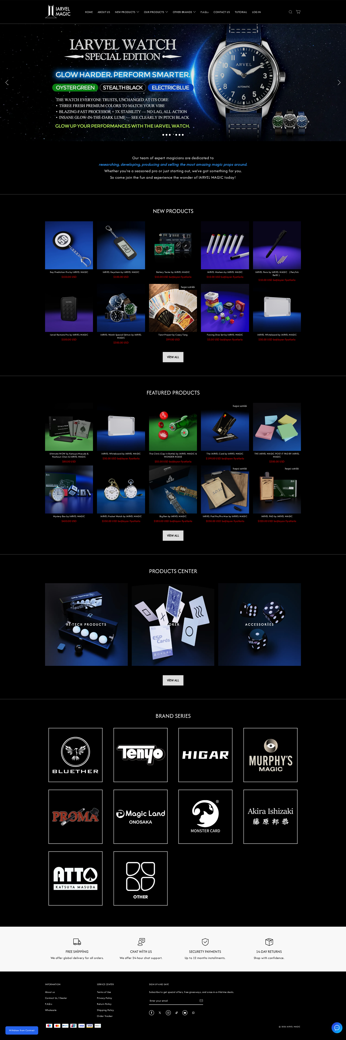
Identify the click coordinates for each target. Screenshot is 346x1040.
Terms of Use (104, 992)
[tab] (163, 135)
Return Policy (104, 1004)
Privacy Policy (104, 998)
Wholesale (50, 1010)
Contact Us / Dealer (56, 998)
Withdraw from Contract (22, 1030)
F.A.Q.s (48, 1004)
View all (173, 357)
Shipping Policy (105, 1010)
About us (50, 992)
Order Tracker (105, 1016)
